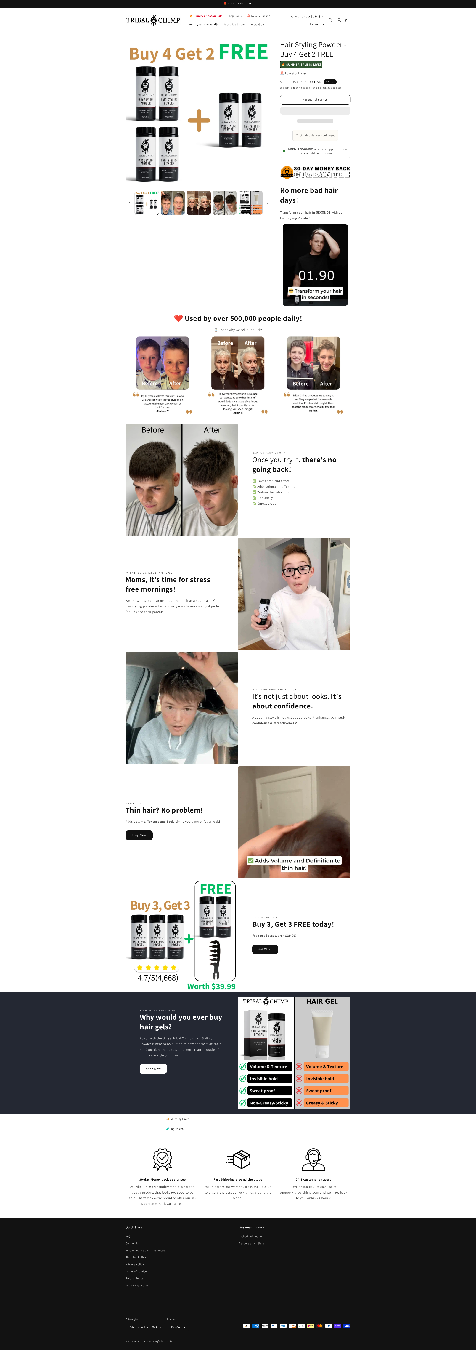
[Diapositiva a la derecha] (268, 203)
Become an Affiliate (251, 1243)
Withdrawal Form (137, 1285)
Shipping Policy (136, 1257)
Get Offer (265, 949)
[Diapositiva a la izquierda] (130, 203)
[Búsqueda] (330, 20)
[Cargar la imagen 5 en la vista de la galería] (251, 203)
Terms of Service (136, 1271)
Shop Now (139, 835)
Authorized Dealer (250, 1236)
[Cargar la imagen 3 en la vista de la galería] (199, 203)
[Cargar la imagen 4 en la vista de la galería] (225, 203)
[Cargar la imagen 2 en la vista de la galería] (173, 203)
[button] (315, 111)
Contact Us (133, 1243)
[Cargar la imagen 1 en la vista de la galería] (147, 203)
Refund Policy (135, 1278)
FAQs (129, 1236)
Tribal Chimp (141, 1341)
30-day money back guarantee (145, 1250)
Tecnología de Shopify (160, 1341)
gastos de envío (293, 87)
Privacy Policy (135, 1264)
